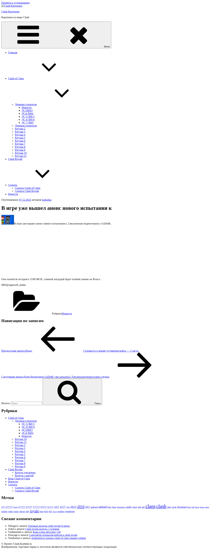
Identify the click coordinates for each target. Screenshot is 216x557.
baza (114, 507)
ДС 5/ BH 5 (28, 116)
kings (197, 507)
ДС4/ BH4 (27, 113)
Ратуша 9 (20, 149)
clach (134, 507)
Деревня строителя (26, 104)
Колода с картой (24, 475)
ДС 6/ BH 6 (28, 119)
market (4, 511)
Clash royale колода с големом (42, 529)
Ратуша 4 (20, 134)
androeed (94, 507)
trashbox (61, 511)
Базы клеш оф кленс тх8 (47, 532)
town (55, 512)
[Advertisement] (102, 251)
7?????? (36, 507)
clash (161, 506)
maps (207, 507)
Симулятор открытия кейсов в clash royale (53, 535)
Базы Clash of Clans (19, 478)
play (27, 511)
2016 (81, 507)
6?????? (29, 507)
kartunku (46, 199)
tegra (41, 511)
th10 (46, 511)
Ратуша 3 (20, 131)
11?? (62, 506)
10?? (56, 507)
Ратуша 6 (20, 140)
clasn (169, 507)
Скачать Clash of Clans (27, 188)
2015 (73, 506)
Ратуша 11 (20, 156)
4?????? (9, 507)
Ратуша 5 (20, 137)
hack (189, 507)
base (109, 507)
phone (22, 511)
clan (143, 507)
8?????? (44, 507)
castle (128, 507)
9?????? (50, 507)
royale (34, 511)
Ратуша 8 (20, 146)
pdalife (16, 512)
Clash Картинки (10, 11)
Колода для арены (25, 472)
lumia (202, 507)
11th (68, 507)
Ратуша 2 (20, 128)
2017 (87, 507)
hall (193, 507)
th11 (50, 511)
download (181, 507)
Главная (12, 52)
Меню (107, 46)
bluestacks (121, 507)
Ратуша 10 (21, 153)
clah (139, 507)
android (103, 506)
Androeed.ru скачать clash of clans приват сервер (58, 538)
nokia (10, 511)
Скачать (12, 185)
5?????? (21, 507)
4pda (15, 507)
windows (70, 511)
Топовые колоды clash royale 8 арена (49, 525)
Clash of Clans (16, 78)
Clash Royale (15, 159)
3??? (3, 507)
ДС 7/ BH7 (28, 122)
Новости (27, 107)
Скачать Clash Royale (27, 191)
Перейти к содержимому (15, 2)
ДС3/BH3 (27, 110)
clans (150, 506)
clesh (174, 507)
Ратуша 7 (20, 143)
